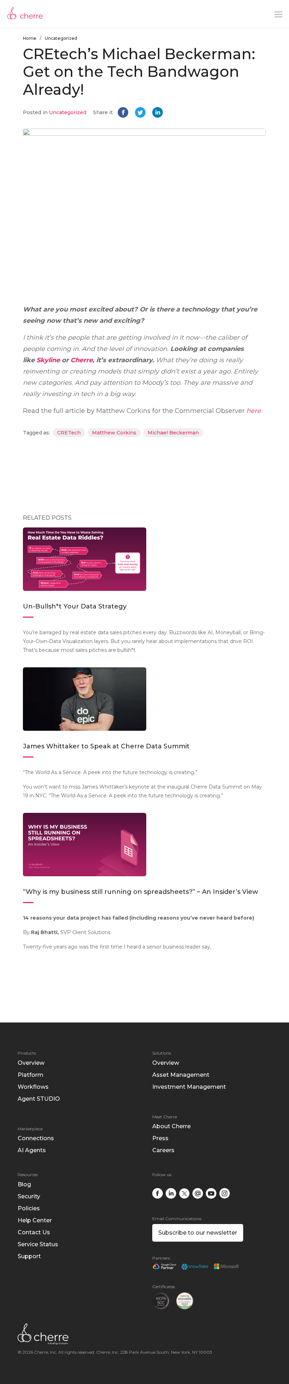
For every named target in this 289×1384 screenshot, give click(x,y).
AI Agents (32, 1150)
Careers (163, 1150)
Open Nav (278, 14)
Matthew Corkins (114, 433)
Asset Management (180, 1074)
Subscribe (197, 1232)
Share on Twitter (141, 113)
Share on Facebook (124, 113)
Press (160, 1138)
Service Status (38, 1244)
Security (29, 1196)
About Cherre (171, 1126)
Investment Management (189, 1086)
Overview (31, 1062)
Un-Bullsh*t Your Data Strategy (75, 606)
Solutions (161, 1053)
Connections (36, 1138)
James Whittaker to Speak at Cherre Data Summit (106, 746)
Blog (24, 1184)
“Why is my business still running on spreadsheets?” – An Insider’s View (140, 892)
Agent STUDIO (39, 1098)
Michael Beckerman (173, 433)
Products (27, 1053)
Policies (29, 1208)
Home (29, 38)
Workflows (33, 1086)
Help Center (35, 1220)
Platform (30, 1074)
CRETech (69, 433)
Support (29, 1256)
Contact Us (34, 1232)
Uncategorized (61, 38)
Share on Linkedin (158, 113)
